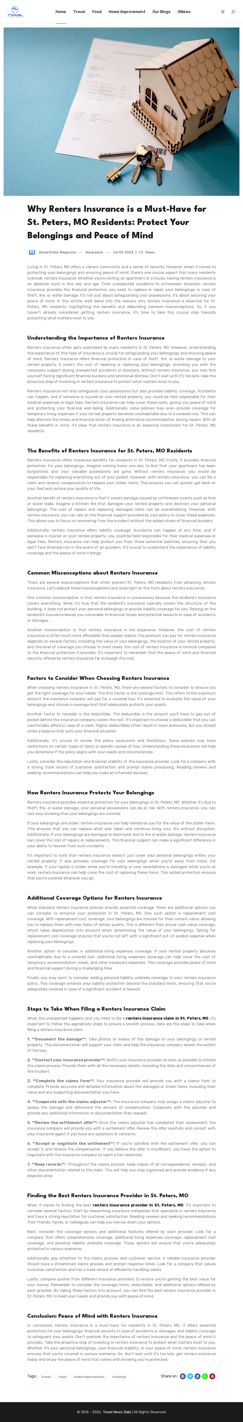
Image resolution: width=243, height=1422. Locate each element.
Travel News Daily (117, 1412)
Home (61, 11)
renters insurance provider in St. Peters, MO (138, 1205)
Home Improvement (127, 11)
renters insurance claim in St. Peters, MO (167, 1018)
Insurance (94, 252)
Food (97, 11)
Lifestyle (119, 1377)
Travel (79, 11)
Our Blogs (162, 11)
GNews (184, 11)
